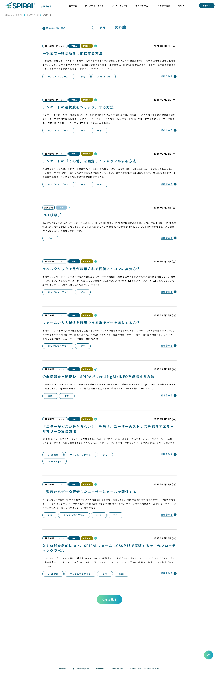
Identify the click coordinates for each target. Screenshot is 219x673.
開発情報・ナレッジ (55, 45)
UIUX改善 (53, 454)
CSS (121, 573)
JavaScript (103, 76)
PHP (83, 130)
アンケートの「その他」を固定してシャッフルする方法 (89, 160)
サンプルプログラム (58, 76)
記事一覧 (73, 5)
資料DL (181, 5)
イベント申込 (141, 5)
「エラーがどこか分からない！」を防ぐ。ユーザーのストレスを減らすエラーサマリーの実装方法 (108, 429)
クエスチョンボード (94, 5)
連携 (50, 396)
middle (87, 45)
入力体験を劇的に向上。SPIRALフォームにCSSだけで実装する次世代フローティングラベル (109, 548)
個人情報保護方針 (81, 668)
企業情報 (62, 668)
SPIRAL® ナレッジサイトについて (145, 668)
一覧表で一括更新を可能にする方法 (72, 53)
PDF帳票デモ (53, 214)
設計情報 (48, 207)
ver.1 (74, 45)
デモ (83, 76)
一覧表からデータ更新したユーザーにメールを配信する (89, 491)
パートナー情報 (163, 5)
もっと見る (109, 599)
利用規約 (100, 668)
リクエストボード (119, 5)
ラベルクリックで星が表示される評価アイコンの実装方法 (91, 268)
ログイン (206, 5)
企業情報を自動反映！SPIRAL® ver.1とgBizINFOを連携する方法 (98, 376)
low (61, 207)
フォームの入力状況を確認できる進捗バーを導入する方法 (91, 322)
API (50, 515)
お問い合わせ (117, 668)
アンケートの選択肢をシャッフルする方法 (78, 107)
